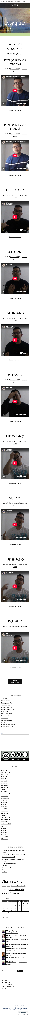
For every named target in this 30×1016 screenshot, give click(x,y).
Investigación (5, 703)
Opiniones (4, 705)
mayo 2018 (4, 781)
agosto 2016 (4, 826)
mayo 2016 (4, 832)
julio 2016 (4, 828)
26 (27, 910)
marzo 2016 (4, 837)
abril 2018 (4, 783)
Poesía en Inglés (6, 713)
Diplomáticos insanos (15, 62)
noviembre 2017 (5, 794)
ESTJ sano (15, 252)
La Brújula (15, 23)
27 (4, 912)
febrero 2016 (4, 839)
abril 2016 (4, 834)
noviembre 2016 (5, 819)
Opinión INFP (23, 957)
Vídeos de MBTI (5, 726)
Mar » (8, 917)
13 (4, 908)
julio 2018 (4, 776)
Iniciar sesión (6, 982)
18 (23, 908)
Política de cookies (18, 1009)
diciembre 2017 (5, 791)
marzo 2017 (4, 811)
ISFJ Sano (15, 621)
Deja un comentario (15, 110)
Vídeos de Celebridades (8, 724)
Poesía (3, 711)
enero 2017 (4, 815)
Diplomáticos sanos (15, 127)
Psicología (4, 716)
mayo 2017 (4, 806)
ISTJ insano (15, 313)
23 (15, 910)
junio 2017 (4, 804)
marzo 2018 (4, 785)
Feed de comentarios (8, 986)
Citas (2, 698)
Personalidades (5, 707)
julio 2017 (4, 802)
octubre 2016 (5, 821)
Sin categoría (5, 720)
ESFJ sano (15, 498)
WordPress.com (6, 989)
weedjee (8, 953)
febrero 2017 (4, 813)
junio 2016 (4, 830)
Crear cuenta (5, 980)
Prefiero (4, 872)
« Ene (3, 917)
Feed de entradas (7, 984)
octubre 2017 (4, 796)
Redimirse (5, 870)
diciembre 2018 (5, 772)
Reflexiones (4, 718)
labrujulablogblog (11, 931)
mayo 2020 (4, 770)
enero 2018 (4, 789)
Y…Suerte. (4, 865)
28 (8, 912)
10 (19, 905)
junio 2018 (4, 778)
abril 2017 (4, 809)
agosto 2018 (4, 774)
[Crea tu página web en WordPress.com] (15, 1)
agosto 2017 (4, 800)
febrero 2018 (4, 787)
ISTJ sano (15, 375)
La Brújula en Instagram (9, 863)
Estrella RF (9, 935)
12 (27, 905)
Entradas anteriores (15, 681)
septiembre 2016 (6, 824)
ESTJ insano (15, 190)
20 (4, 910)
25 (23, 910)
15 (11, 908)
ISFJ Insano (15, 560)
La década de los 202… (12, 948)
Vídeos (3, 722)
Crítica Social (5, 700)
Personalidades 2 (6, 709)
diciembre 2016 (5, 817)
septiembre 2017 (6, 798)
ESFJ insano (15, 436)
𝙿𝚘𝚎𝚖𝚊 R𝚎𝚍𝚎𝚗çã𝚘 (7, 867)
